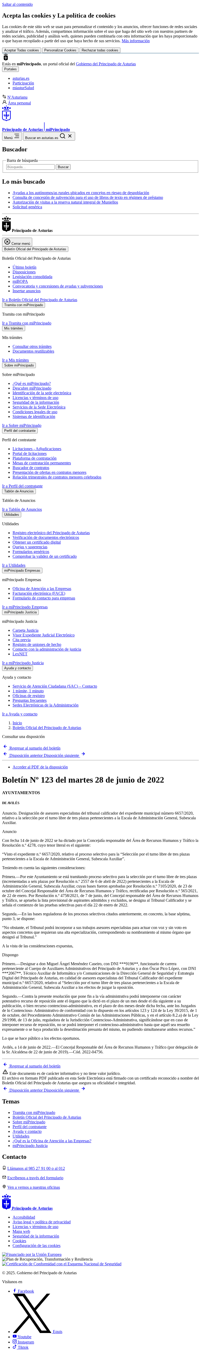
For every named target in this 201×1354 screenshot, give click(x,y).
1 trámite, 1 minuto (28, 691)
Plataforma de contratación (35, 458)
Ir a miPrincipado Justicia (23, 663)
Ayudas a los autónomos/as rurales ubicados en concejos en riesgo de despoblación (81, 192)
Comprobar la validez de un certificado (45, 556)
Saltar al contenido (17, 4)
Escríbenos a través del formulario (35, 1178)
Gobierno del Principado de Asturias (106, 64)
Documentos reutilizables (33, 351)
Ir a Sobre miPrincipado (21, 425)
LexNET (20, 654)
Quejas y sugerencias (30, 547)
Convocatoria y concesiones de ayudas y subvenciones (58, 286)
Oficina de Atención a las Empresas (42, 588)
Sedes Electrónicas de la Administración (46, 705)
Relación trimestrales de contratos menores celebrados (57, 477)
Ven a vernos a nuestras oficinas (33, 1187)
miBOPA (20, 281)
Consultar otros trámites (32, 346)
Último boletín (24, 267)
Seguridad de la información (36, 402)
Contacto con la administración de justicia (47, 649)
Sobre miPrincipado (29, 1122)
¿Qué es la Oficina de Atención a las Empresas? (52, 1141)
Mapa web (21, 1231)
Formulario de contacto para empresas (44, 598)
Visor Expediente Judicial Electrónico (44, 635)
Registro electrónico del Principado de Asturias (51, 532)
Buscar (63, 167)
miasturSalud (23, 88)
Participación (23, 83)
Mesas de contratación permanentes (42, 463)
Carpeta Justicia (25, 630)
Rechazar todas (100, 50)
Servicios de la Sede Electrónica (39, 407)
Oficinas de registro (29, 695)
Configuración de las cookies (36, 1245)
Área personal (19, 103)
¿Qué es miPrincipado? (32, 383)
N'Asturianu (17, 97)
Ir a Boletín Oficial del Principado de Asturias (39, 300)
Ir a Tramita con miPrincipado (26, 323)
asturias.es (21, 78)
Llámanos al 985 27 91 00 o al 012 (36, 1168)
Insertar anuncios (27, 291)
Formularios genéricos (31, 551)
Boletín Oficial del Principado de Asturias (47, 727)
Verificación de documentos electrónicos (46, 537)
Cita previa (22, 640)
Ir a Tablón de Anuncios (22, 509)
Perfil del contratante (30, 1126)
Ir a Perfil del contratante (22, 486)
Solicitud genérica (27, 207)
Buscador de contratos (31, 467)
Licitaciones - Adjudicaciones (37, 449)
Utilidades (21, 1136)
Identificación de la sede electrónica (42, 393)
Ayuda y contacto (27, 1131)
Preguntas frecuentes (30, 700)
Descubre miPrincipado (32, 388)
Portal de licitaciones (30, 453)
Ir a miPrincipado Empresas (25, 607)
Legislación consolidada (32, 276)
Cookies (19, 1241)
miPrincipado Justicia (30, 1145)
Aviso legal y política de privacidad (42, 1222)
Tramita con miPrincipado (34, 1112)
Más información (136, 41)
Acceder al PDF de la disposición (40, 767)
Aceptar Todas (21, 50)
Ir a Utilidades (13, 565)
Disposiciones (24, 272)
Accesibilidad (24, 1217)
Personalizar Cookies (60, 50)
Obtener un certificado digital (37, 542)
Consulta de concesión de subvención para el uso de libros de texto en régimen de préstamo (88, 197)
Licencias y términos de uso (35, 397)
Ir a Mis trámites (15, 360)
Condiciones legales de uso (35, 412)
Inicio (17, 723)
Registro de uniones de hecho (37, 644)
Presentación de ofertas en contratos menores (49, 472)
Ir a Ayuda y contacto (19, 714)
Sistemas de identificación (34, 416)
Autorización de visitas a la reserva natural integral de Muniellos (65, 202)
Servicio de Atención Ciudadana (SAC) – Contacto (55, 686)
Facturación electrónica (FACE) (39, 593)
